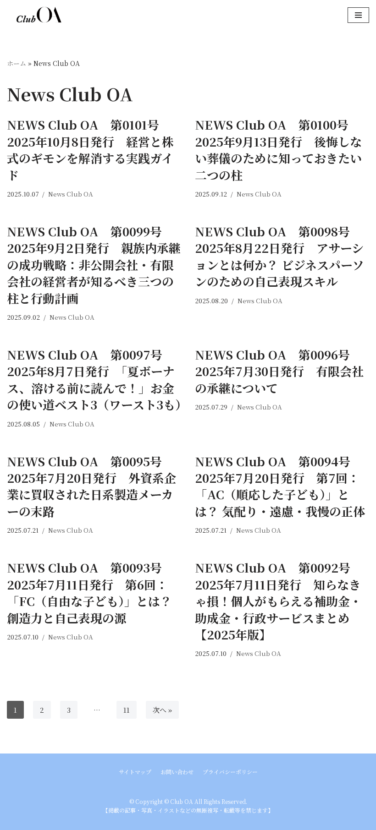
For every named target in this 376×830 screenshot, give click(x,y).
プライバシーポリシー (230, 771)
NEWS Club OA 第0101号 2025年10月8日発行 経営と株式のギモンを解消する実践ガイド (90, 149)
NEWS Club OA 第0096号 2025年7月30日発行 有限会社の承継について (279, 371)
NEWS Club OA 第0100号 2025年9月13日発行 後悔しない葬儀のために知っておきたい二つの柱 (278, 149)
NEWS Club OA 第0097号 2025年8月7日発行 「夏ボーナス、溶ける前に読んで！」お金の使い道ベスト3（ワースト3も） (97, 379)
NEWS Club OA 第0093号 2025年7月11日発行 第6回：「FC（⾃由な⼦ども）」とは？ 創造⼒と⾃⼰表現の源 (90, 592)
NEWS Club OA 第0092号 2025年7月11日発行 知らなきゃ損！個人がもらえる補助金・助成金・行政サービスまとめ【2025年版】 (278, 601)
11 (126, 710)
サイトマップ (135, 771)
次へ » (162, 710)
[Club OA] (34, 14)
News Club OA (70, 193)
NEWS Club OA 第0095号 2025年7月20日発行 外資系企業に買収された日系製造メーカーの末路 (91, 486)
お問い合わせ (177, 771)
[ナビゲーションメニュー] (358, 15)
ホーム (16, 63)
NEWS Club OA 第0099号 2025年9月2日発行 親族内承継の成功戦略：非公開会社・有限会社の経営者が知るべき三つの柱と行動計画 (94, 264)
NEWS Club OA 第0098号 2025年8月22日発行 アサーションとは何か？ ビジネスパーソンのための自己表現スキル (279, 256)
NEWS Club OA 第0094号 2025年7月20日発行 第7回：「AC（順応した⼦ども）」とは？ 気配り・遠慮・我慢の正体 (280, 486)
